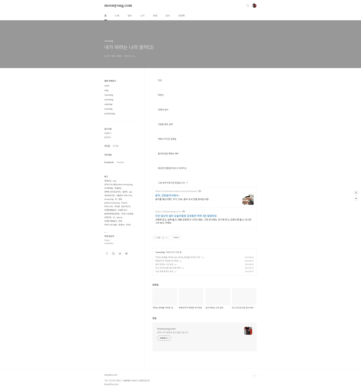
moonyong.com (118, 5)
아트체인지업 (109, 195)
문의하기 (107, 137)
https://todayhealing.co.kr (168, 211)
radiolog (108, 104)
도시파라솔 (108, 188)
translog (108, 108)
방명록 (181, 15)
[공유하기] (163, 238)
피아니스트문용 (127, 213)
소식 (142, 15)
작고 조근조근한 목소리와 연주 (168, 267)
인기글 (115, 145)
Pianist (124, 202)
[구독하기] (356, 198)
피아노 (128, 224)
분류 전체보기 (110, 80)
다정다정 (107, 217)
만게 (120, 221)
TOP (254, 376)
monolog (160, 252)
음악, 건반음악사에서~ (167, 195)
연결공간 (118, 188)
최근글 (107, 145)
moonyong (108, 199)
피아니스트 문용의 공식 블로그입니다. (172, 332)
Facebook (109, 162)
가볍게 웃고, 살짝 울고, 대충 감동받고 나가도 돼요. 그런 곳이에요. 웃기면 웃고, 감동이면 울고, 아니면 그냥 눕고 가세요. (203, 221)
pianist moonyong (112, 202)
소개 (117, 15)
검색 (248, 6)
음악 (130, 15)
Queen (119, 217)
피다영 (117, 206)
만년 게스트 (125, 206)
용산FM (121, 224)
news (106, 85)
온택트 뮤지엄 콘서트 (112, 191)
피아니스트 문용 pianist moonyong (118, 184)
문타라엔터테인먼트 (112, 213)
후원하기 (107, 133)
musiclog (108, 94)
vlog (106, 90)
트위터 (119, 253)
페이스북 (106, 253)
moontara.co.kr (110, 375)
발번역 (124, 191)
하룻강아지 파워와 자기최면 (166, 260)
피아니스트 (108, 206)
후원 (155, 15)
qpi (130, 191)
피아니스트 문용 (110, 224)
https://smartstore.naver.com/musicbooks (176, 191)
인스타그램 (113, 253)
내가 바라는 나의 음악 (164, 264)
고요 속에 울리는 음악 (164, 271)
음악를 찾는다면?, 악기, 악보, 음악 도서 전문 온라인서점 (182, 199)
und (114, 180)
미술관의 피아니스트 (124, 195)
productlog (109, 113)
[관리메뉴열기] (356, 193)
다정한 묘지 (122, 210)
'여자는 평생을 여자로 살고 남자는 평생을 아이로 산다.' (178, 257)
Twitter (120, 162)
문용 (120, 199)
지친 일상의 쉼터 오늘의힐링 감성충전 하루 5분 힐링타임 (186, 215)
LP (114, 217)
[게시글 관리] (166, 238)
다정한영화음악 (110, 210)
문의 (168, 15)
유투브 (126, 253)
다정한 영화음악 (110, 221)
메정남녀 (107, 180)
